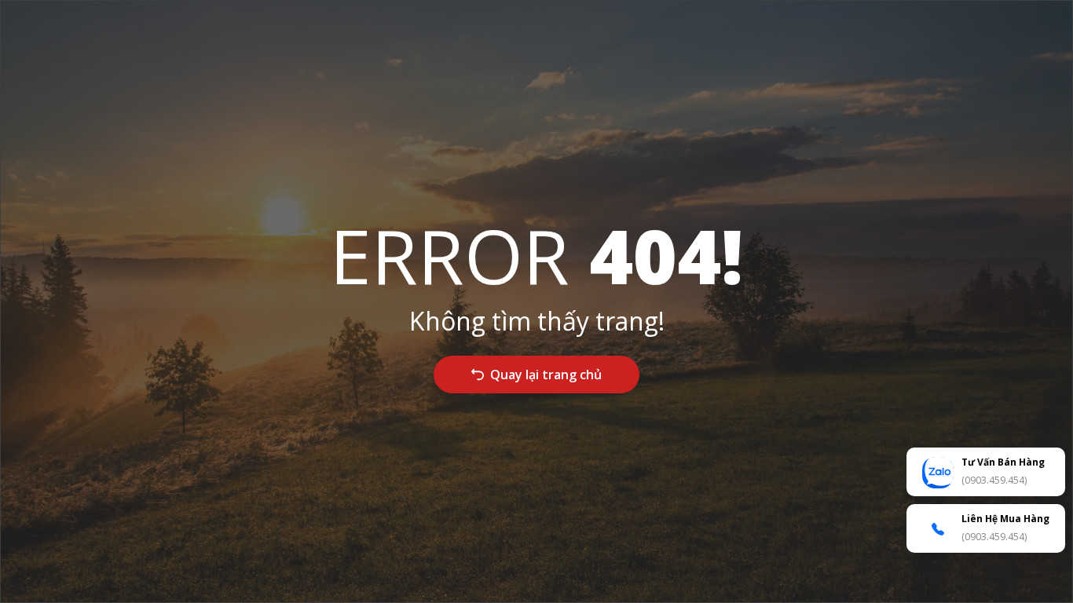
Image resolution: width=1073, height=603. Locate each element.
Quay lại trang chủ (546, 374)
